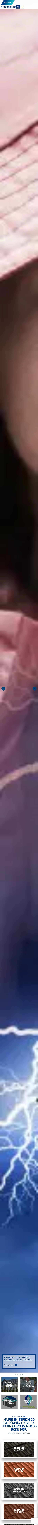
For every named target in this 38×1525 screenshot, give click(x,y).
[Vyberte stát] (18, 6)
